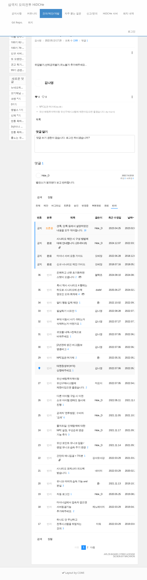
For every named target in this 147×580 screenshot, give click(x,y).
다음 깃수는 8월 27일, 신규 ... (18, 36)
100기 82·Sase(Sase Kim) (18, 42)
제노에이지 (99, 506)
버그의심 (55, 205)
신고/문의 (92, 13)
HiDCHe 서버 (110, 13)
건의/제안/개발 (50, 13)
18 (85, 230)
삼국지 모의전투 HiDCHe (26, 4)
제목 (72, 217)
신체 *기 (16, 115)
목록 (38, 119)
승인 (76, 205)
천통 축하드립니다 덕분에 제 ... (18, 121)
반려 (114, 205)
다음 (92, 547)
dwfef (98, 289)
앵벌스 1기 (17, 109)
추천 (122, 178)
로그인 (131, 31)
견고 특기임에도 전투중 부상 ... (18, 64)
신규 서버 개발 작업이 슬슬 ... (18, 53)
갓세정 (98, 255)
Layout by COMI (74, 572)
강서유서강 (99, 457)
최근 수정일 (114, 217)
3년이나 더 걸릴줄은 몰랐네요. (18, 126)
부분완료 (96, 205)
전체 (38, 205)
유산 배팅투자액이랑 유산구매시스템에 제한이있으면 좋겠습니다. (77, 112)
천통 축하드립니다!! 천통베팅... (18, 132)
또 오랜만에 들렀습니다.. (18, 59)
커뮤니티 (32, 13)
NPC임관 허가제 (50, 107)
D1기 (14, 104)
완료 (106, 205)
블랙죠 (98, 274)
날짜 (130, 217)
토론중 (67, 205)
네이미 (98, 470)
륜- (98, 302)
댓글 (84, 40)
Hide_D (45, 175)
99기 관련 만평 (18, 70)
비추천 (130, 178)
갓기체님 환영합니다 (18, 93)
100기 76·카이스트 (18, 47)
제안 (46, 205)
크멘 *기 (16, 98)
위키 (30, 22)
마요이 (98, 383)
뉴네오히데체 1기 (18, 87)
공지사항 (17, 13)
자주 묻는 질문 (73, 13)
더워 (98, 523)
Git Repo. (17, 22)
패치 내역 (128, 13)
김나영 (38, 40)
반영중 (85, 205)
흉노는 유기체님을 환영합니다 (18, 137)
